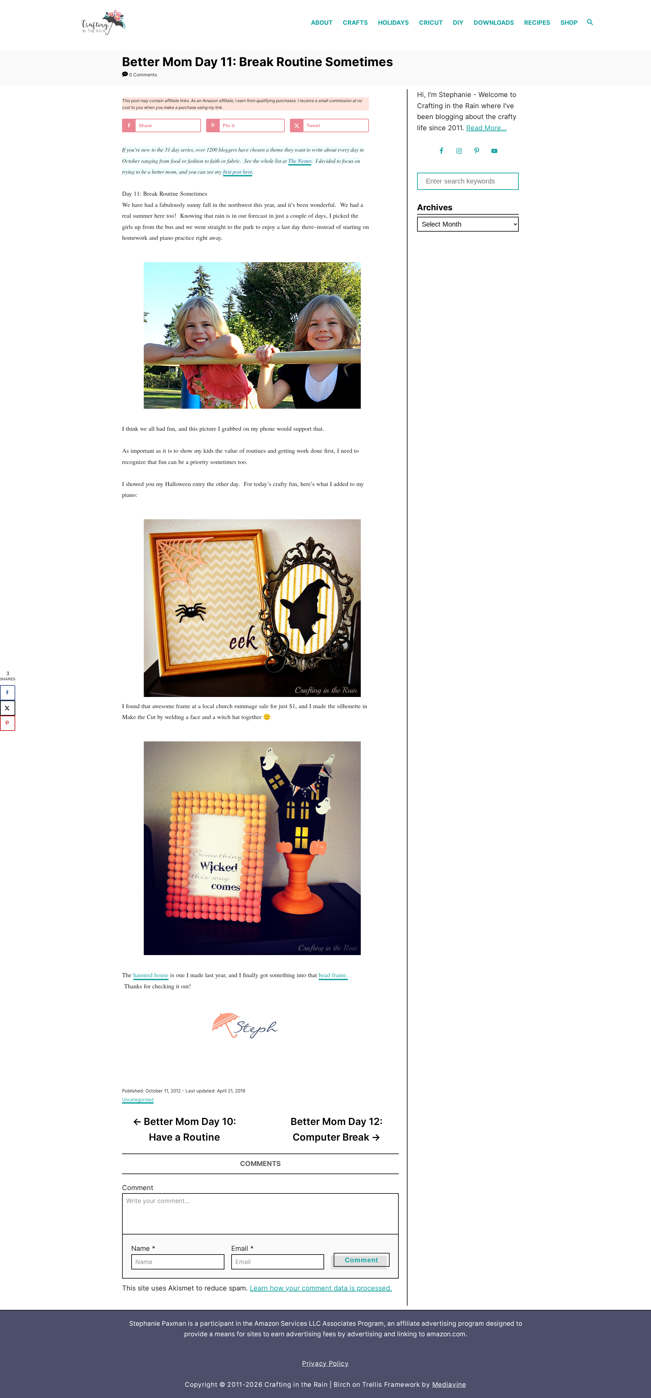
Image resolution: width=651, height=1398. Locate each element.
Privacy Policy (325, 1363)
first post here (237, 171)
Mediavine (449, 1385)
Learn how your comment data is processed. (321, 1288)
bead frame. (333, 975)
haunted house (151, 975)
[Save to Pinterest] (7, 723)
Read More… (486, 128)
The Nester (299, 160)
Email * (242, 1248)
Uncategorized (138, 1099)
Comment (137, 1188)
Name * (143, 1248)
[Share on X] (7, 708)
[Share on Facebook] (7, 692)
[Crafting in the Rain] (128, 22)
